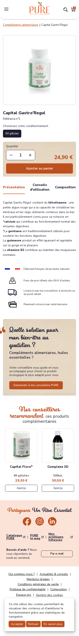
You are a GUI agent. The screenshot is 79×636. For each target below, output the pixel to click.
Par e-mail (57, 554)
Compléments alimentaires (20, 25)
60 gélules (12, 133)
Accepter (17, 624)
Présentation (14, 187)
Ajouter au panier (39, 168)
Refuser (33, 624)
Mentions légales (38, 579)
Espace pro (23, 594)
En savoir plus (53, 624)
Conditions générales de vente (38, 584)
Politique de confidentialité (28, 589)
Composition (65, 187)
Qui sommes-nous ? (21, 574)
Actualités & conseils (54, 574)
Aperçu (21, 488)
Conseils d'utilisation (40, 187)
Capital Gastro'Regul (55, 25)
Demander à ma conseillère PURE (36, 385)
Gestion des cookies (49, 595)
